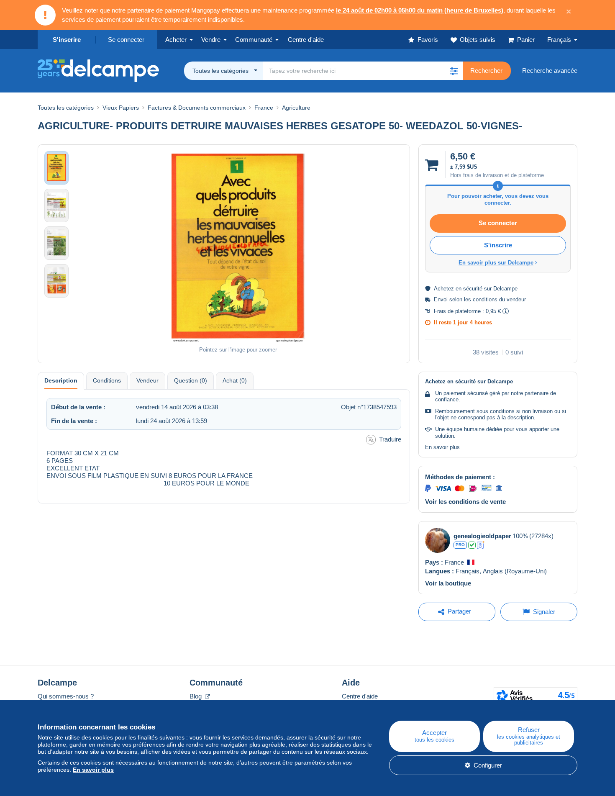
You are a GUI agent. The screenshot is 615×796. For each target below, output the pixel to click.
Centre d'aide (360, 696)
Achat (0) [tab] (235, 380)
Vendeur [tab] (147, 380)
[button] (453, 71)
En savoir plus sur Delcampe (496, 262)
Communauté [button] (253, 39)
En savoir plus (442, 447)
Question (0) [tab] (190, 380)
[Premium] (481, 545)
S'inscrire (67, 39)
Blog (196, 696)
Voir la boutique (448, 583)
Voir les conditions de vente (465, 501)
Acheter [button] (176, 39)
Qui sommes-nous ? (66, 696)
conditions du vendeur (499, 299)
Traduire (390, 439)
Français (559, 39)
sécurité (472, 288)
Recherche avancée (549, 70)
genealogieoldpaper (482, 536)
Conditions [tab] (107, 380)
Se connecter (126, 39)
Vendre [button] (210, 39)
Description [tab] (60, 380)
